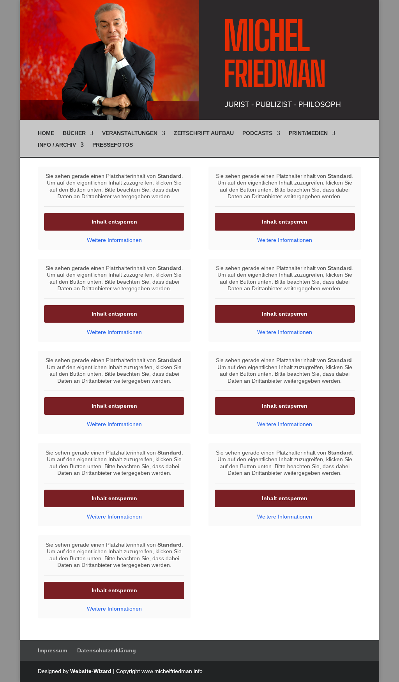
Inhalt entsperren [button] (114, 221)
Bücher (74, 133)
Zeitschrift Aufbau (204, 133)
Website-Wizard (90, 671)
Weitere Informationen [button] (114, 240)
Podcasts (257, 133)
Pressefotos (112, 145)
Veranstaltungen (129, 133)
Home (46, 133)
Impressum (52, 650)
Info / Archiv (57, 145)
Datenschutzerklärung (106, 650)
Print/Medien (308, 133)
